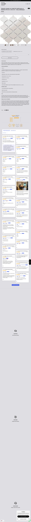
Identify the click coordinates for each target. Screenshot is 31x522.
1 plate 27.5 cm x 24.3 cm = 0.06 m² (6, 51)
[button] (29, 55)
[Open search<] (26, 3)
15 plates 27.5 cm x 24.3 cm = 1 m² (17, 51)
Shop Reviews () (13, 130)
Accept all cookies (23, 516)
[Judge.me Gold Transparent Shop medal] (9, 125)
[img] (15, 115)
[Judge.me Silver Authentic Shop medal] (17, 125)
